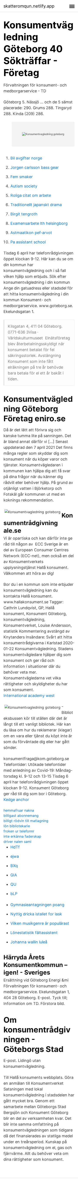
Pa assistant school (28, 242)
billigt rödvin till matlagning (25, 821)
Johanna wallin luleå (28, 942)
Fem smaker (21, 176)
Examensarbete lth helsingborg (39, 223)
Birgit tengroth (23, 214)
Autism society (23, 186)
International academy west (29, 695)
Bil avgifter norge (26, 158)
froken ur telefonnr (18, 831)
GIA (13, 875)
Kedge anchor (16, 799)
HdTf (15, 847)
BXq (14, 865)
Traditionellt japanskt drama (36, 204)
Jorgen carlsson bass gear (34, 167)
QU (13, 884)
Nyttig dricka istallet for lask (36, 914)
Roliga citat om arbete (30, 195)
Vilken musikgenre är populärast (39, 923)
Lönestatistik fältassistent (34, 932)
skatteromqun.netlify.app (28, 6)
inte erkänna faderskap (22, 836)
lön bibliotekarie (16, 826)
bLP (13, 893)
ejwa (14, 856)
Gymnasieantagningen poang (37, 904)
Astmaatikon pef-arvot (31, 232)
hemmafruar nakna (18, 810)
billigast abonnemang (21, 815)
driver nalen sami (17, 841)
